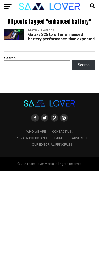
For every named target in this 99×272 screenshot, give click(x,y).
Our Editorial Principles (52, 145)
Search (10, 58)
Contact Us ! (62, 131)
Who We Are (36, 131)
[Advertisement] (49, 220)
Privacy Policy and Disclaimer (41, 138)
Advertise (80, 138)
